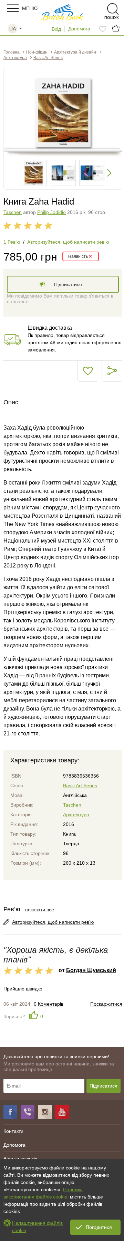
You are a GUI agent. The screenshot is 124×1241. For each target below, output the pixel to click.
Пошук (101, 9)
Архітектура (76, 814)
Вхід (56, 29)
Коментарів (48, 1004)
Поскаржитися (106, 1004)
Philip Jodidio (51, 212)
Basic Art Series (80, 785)
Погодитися (99, 1227)
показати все (39, 909)
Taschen (12, 212)
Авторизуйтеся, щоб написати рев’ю (68, 242)
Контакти (13, 1131)
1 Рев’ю (11, 242)
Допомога (79, 28)
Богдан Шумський (91, 970)
